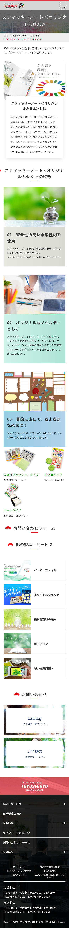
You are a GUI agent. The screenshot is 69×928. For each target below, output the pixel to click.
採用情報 (8, 852)
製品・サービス (12, 804)
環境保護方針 (50, 871)
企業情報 (8, 823)
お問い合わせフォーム (16, 842)
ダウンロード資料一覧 (16, 833)
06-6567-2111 (17, 896)
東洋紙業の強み (12, 813)
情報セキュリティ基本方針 (19, 871)
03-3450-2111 (17, 911)
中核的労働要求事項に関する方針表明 (50, 876)
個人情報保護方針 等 (50, 867)
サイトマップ (19, 867)
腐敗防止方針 (19, 875)
